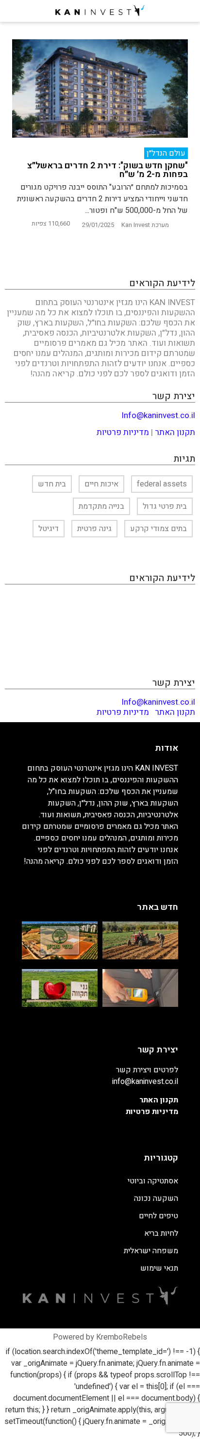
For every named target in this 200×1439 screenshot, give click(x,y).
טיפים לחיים (158, 1216)
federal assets (162, 484)
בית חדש (52, 484)
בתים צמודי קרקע (158, 528)
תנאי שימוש (159, 1268)
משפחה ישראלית (151, 1251)
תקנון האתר (175, 432)
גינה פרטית (94, 528)
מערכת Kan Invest (145, 224)
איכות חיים (101, 484)
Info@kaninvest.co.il (158, 415)
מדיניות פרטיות (123, 432)
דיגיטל (48, 528)
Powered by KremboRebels (100, 1337)
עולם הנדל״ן (166, 153)
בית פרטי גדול (165, 506)
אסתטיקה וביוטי (153, 1181)
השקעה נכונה (156, 1198)
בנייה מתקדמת (101, 506)
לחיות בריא (161, 1233)
